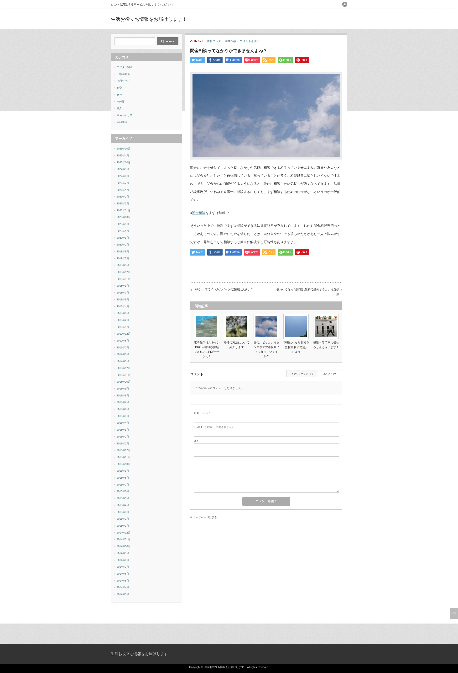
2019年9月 (123, 251)
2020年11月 (123, 210)
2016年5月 (123, 416)
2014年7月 (123, 566)
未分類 (121, 101)
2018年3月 (123, 313)
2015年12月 (123, 450)
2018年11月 (123, 279)
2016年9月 (123, 388)
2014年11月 (123, 539)
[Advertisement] (291, 19)
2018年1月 (123, 327)
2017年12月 (123, 333)
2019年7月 (123, 258)
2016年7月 (123, 402)
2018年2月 (123, 320)
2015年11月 (123, 457)
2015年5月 (123, 498)
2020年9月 (123, 224)
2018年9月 (123, 285)
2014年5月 (123, 580)
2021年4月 (123, 189)
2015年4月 (123, 505)
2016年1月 (123, 443)
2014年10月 (123, 546)
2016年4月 (123, 422)
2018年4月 (123, 306)
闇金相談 (230, 41)
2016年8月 (123, 395)
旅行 (119, 94)
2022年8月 (123, 176)
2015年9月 (123, 470)
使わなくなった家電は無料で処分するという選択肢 (307, 292)
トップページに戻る (205, 517)
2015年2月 (123, 518)
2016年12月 (123, 368)
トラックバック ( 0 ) (302, 373)
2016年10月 (123, 381)
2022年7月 (123, 183)
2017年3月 (123, 354)
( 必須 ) (202, 412)
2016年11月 (123, 375)
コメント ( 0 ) (330, 373)
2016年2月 (123, 436)
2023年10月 (123, 148)
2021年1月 (123, 203)
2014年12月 (123, 532)
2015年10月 (123, 464)
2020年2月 (123, 244)
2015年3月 (123, 512)
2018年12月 (123, 272)
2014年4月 (123, 587)
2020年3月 (123, 237)
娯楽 (119, 87)
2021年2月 (123, 196)
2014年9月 (123, 553)
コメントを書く (250, 41)
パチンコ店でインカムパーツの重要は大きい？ (223, 289)
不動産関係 (123, 74)
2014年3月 (123, 594)
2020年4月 (123, 231)
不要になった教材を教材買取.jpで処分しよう (296, 347)
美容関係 (122, 122)
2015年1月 (123, 525)
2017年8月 (123, 340)
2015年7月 (123, 484)
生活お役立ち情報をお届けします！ (149, 19)
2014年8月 (123, 560)
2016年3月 (123, 429)
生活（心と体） (126, 115)
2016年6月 (123, 409)
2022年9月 (123, 169)
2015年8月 (123, 477)
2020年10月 (123, 217)
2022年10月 (123, 162)
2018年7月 (123, 292)
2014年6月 (123, 573)
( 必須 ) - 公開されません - (215, 427)
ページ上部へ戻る (454, 613)
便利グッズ (214, 41)
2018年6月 (123, 299)
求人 (119, 108)
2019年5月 (123, 265)
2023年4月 (123, 155)
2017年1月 (123, 361)
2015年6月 (123, 491)
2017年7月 (123, 347)
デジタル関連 (124, 67)
